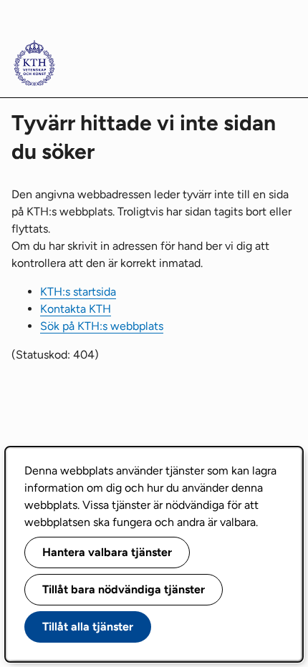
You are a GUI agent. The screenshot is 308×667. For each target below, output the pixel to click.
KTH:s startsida (78, 291)
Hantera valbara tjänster (107, 552)
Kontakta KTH (75, 309)
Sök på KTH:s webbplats (101, 326)
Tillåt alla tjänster (87, 626)
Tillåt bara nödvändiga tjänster (123, 589)
